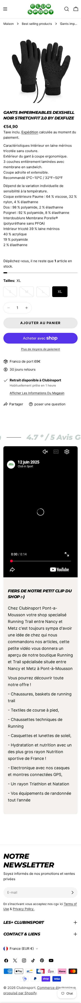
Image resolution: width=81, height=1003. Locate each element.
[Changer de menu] (5, 8)
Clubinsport (25, 988)
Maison (8, 24)
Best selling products (37, 24)
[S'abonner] (72, 892)
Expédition (29, 132)
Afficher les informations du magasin (37, 393)
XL (60, 291)
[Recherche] (66, 8)
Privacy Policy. (23, 909)
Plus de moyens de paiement (40, 349)
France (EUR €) (22, 948)
